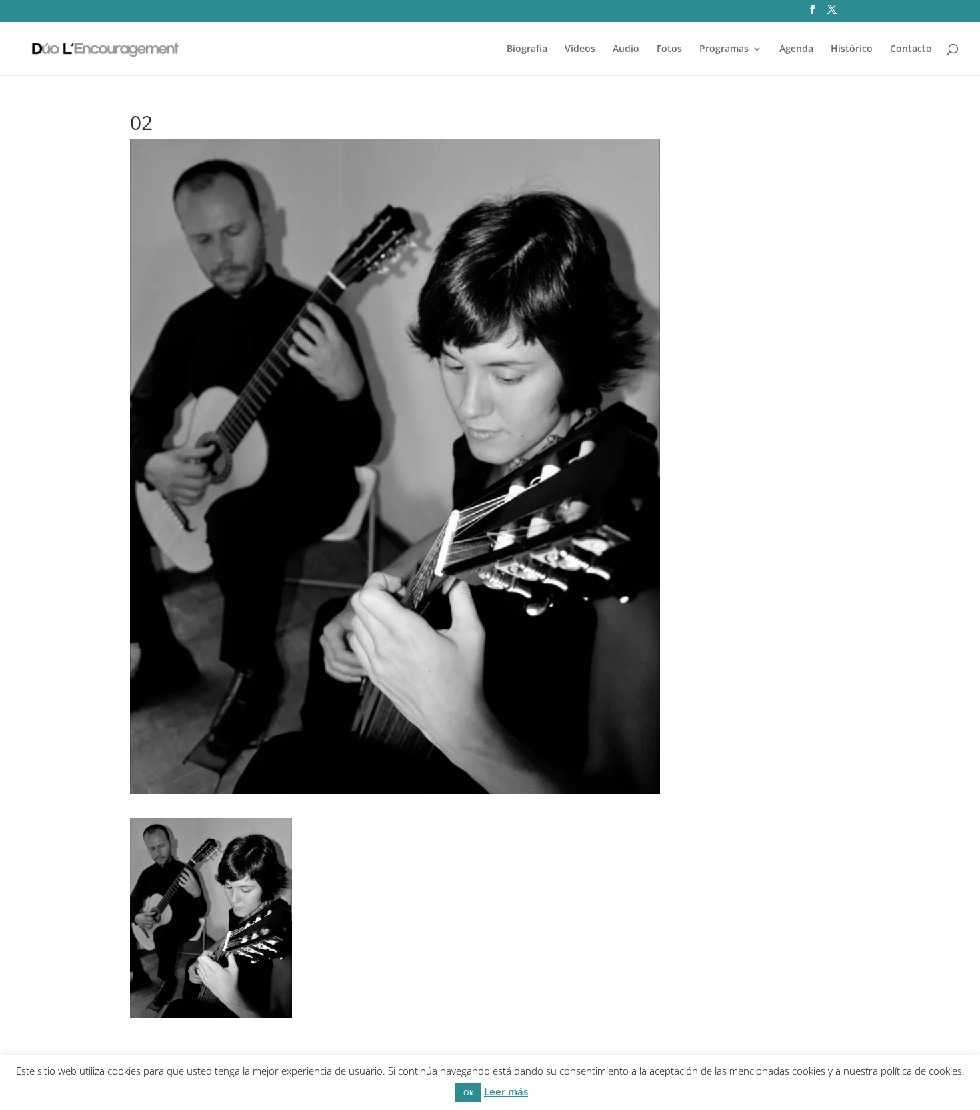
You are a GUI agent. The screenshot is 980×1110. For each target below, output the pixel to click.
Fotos (669, 49)
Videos (580, 49)
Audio (626, 49)
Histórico (852, 49)
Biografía (527, 49)
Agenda (796, 49)
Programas (724, 49)
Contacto (911, 49)
